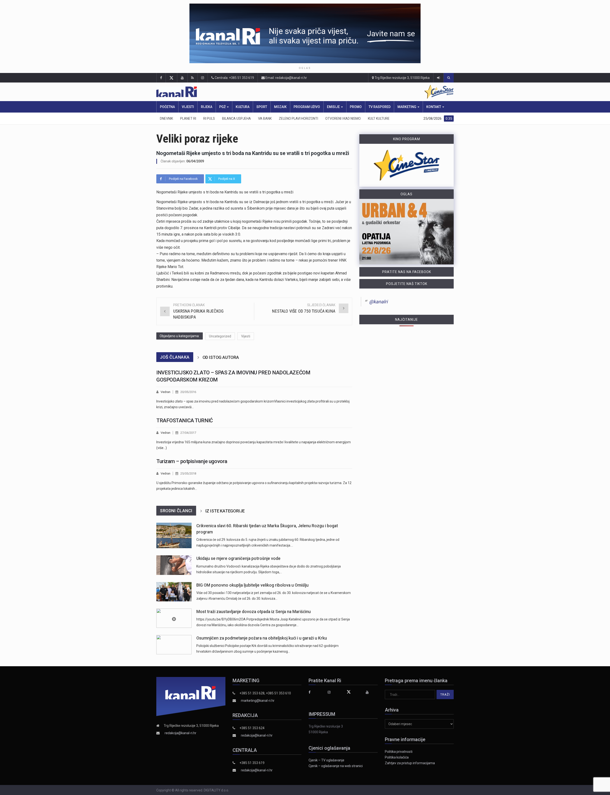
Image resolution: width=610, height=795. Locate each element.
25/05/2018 (188, 473)
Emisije (334, 107)
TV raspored (380, 107)
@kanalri (378, 302)
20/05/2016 (188, 392)
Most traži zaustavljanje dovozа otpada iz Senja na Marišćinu (253, 611)
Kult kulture (379, 118)
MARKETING (407, 107)
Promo (356, 107)
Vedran (165, 392)
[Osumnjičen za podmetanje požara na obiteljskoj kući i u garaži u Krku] (174, 644)
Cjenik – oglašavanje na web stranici (336, 766)
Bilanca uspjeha (236, 118)
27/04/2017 (188, 432)
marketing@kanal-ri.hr (257, 700)
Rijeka (206, 107)
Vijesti (188, 107)
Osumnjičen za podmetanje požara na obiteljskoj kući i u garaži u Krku (261, 638)
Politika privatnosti (398, 752)
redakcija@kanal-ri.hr (180, 733)
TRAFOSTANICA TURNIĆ (184, 420)
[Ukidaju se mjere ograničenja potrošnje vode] (174, 565)
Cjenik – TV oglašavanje (326, 760)
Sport (261, 107)
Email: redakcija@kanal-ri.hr (286, 78)
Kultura (242, 107)
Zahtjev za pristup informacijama (410, 763)
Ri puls (209, 118)
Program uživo (307, 107)
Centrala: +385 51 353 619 (234, 78)
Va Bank (265, 118)
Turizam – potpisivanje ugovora (191, 461)
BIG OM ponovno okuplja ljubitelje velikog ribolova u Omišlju (252, 585)
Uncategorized (220, 336)
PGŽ (222, 107)
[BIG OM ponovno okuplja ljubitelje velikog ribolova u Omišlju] (174, 591)
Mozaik (280, 107)
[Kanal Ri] (242, 92)
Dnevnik (166, 118)
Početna (167, 107)
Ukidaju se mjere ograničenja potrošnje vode (238, 558)
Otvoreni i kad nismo (343, 118)
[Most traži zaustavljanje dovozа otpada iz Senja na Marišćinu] (174, 618)
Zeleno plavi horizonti (298, 118)
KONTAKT (434, 107)
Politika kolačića (397, 757)
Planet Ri (188, 118)
